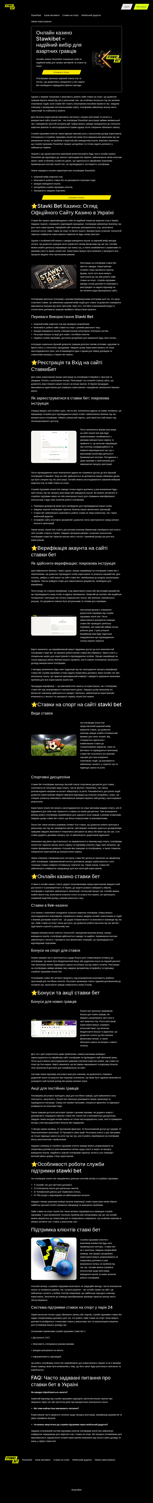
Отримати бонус (61, 72)
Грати (127, 6)
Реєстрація (141, 6)
